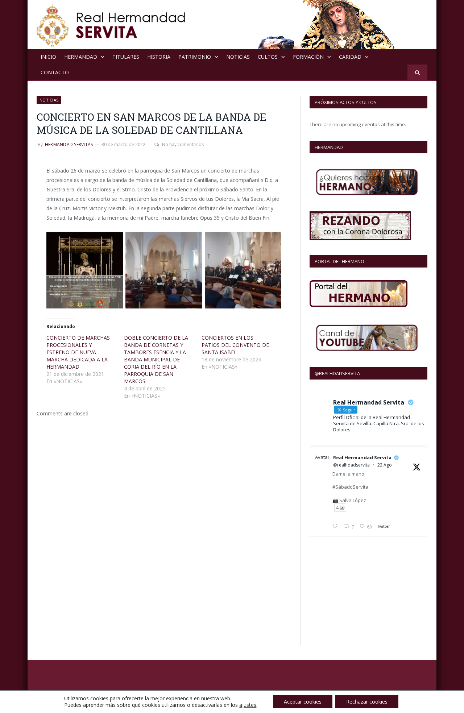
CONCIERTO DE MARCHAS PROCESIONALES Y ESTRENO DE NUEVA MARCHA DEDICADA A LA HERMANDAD (78, 352)
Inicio (48, 56)
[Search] (417, 72)
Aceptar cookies (303, 701)
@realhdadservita (351, 465)
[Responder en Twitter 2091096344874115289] (336, 526)
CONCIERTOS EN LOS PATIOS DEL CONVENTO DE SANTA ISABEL (235, 345)
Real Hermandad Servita (362, 457)
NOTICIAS (238, 56)
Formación (308, 56)
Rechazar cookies (367, 701)
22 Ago (384, 465)
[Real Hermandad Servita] (111, 24)
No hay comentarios (183, 144)
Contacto (55, 72)
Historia (158, 56)
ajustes (247, 705)
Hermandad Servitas (69, 144)
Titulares (125, 56)
